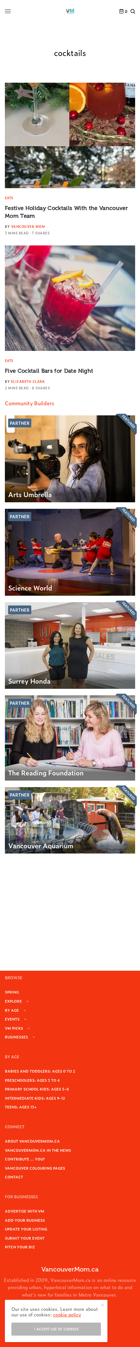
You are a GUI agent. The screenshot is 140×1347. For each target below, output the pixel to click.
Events (12, 1018)
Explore (13, 1001)
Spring (12, 991)
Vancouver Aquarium (41, 845)
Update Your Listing (26, 1228)
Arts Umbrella (30, 494)
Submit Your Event (25, 1238)
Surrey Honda (29, 681)
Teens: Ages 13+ (20, 1106)
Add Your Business (25, 1220)
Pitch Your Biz (20, 1246)
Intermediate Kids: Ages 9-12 (35, 1098)
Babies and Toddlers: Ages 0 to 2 (40, 1071)
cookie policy (67, 1314)
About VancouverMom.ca (32, 1141)
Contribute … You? (25, 1158)
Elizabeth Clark (28, 381)
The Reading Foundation (46, 772)
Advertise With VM (24, 1211)
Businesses (16, 1036)
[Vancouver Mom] (70, 11)
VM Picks (14, 1028)
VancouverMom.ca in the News (38, 1150)
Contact (14, 1176)
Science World (30, 587)
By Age (12, 1010)
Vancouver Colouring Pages (35, 1168)
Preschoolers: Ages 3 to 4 (32, 1080)
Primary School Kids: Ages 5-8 (37, 1088)
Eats (9, 197)
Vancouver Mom (28, 226)
